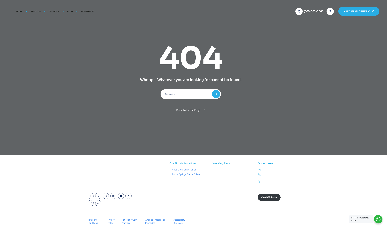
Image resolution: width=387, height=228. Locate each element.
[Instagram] (113, 196)
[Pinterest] (128, 196)
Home (19, 11)
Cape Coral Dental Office (184, 169)
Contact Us (87, 11)
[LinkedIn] (106, 196)
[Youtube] (121, 196)
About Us (36, 11)
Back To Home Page (188, 110)
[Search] (330, 11)
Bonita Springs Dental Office (186, 174)
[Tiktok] (91, 203)
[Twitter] (98, 196)
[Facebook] (91, 196)
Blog (70, 11)
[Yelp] (98, 203)
